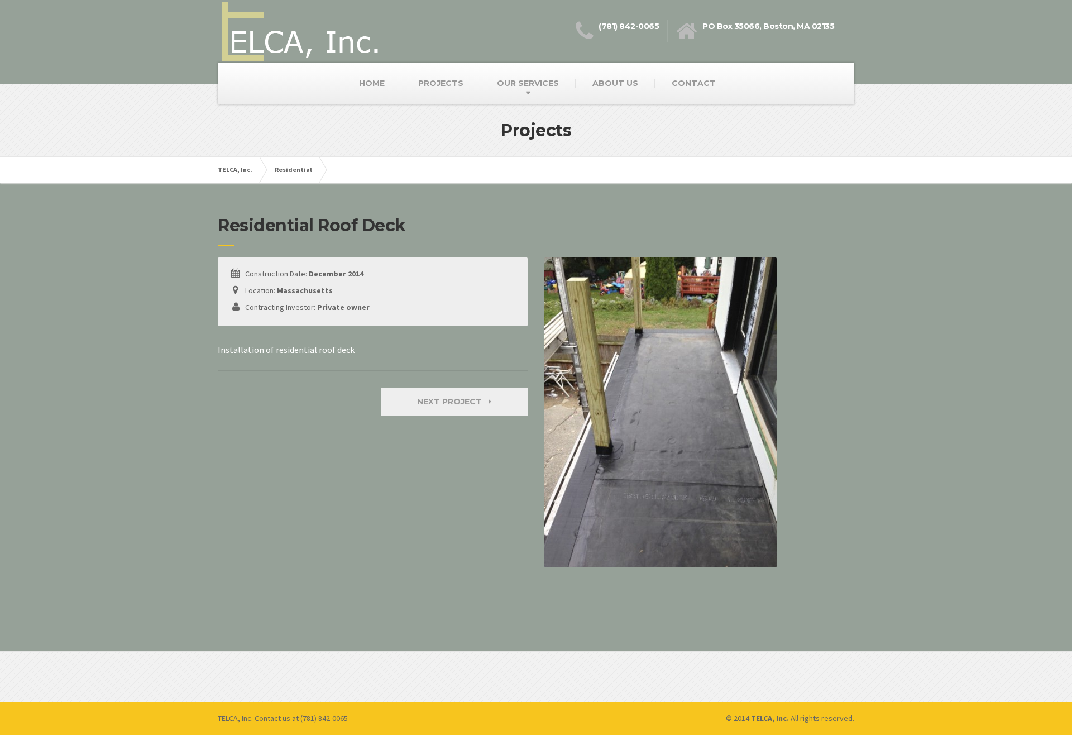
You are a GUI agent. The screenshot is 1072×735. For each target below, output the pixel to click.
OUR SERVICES (528, 83)
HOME (372, 83)
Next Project (453, 402)
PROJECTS (440, 83)
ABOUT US (615, 83)
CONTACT (694, 83)
